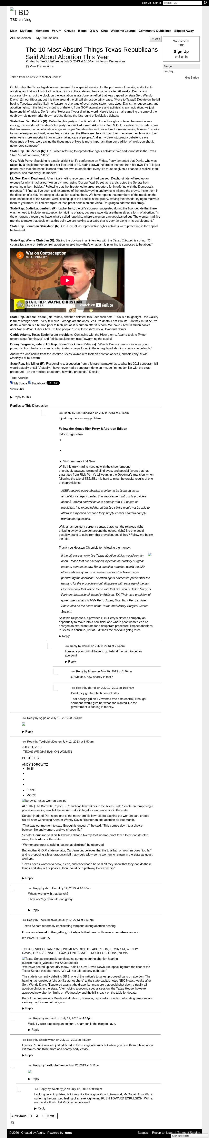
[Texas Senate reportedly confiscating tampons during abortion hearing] (70, 958)
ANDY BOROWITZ (35, 764)
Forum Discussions (112, 61)
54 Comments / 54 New (79, 461)
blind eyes (105, 470)
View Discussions (42, 66)
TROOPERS (98, 953)
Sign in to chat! (180, 1136)
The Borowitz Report (48, 806)
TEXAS (62, 953)
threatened (76, 186)
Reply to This (20, 397)
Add (157, 38)
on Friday (101, 160)
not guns (59, 1002)
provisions (73, 482)
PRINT (31, 790)
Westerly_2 (58, 1088)
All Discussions (20, 38)
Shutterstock (68, 962)
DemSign (68, 434)
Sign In (157, 2)
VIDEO (40, 949)
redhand (50, 1018)
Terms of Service (188, 1132)
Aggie (42, 718)
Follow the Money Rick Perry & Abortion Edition (93, 428)
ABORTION (100, 949)
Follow (78, 434)
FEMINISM (117, 949)
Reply (64, 636)
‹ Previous (19, 1116)
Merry (92, 671)
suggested (106, 208)
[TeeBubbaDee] (16, 57)
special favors (128, 470)
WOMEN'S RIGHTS (76, 949)
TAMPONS (53, 949)
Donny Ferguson (22, 344)
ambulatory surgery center (87, 526)
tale (78, 478)
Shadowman (47, 1039)
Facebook (39, 383)
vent (16, 338)
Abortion (23, 377)
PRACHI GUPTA (38, 938)
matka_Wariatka (43, 962)
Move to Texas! (125, 99)
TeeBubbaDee (49, 61)
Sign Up (146, 2)
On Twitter (54, 151)
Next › (51, 1116)
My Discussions (47, 38)
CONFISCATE (78, 953)
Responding (54, 363)
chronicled (128, 354)
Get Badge (192, 77)
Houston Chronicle (86, 547)
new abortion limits (47, 992)
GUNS (112, 953)
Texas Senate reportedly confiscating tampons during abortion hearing (69, 926)
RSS (12, 1123)
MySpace (20, 383)
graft (65, 470)
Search (205, 2)
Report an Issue (162, 1132)
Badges (143, 1132)
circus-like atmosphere (68, 980)
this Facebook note (99, 317)
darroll (86, 646)
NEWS (123, 953)
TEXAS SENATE (44, 953)
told (79, 125)
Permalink (61, 413)
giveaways (77, 470)
